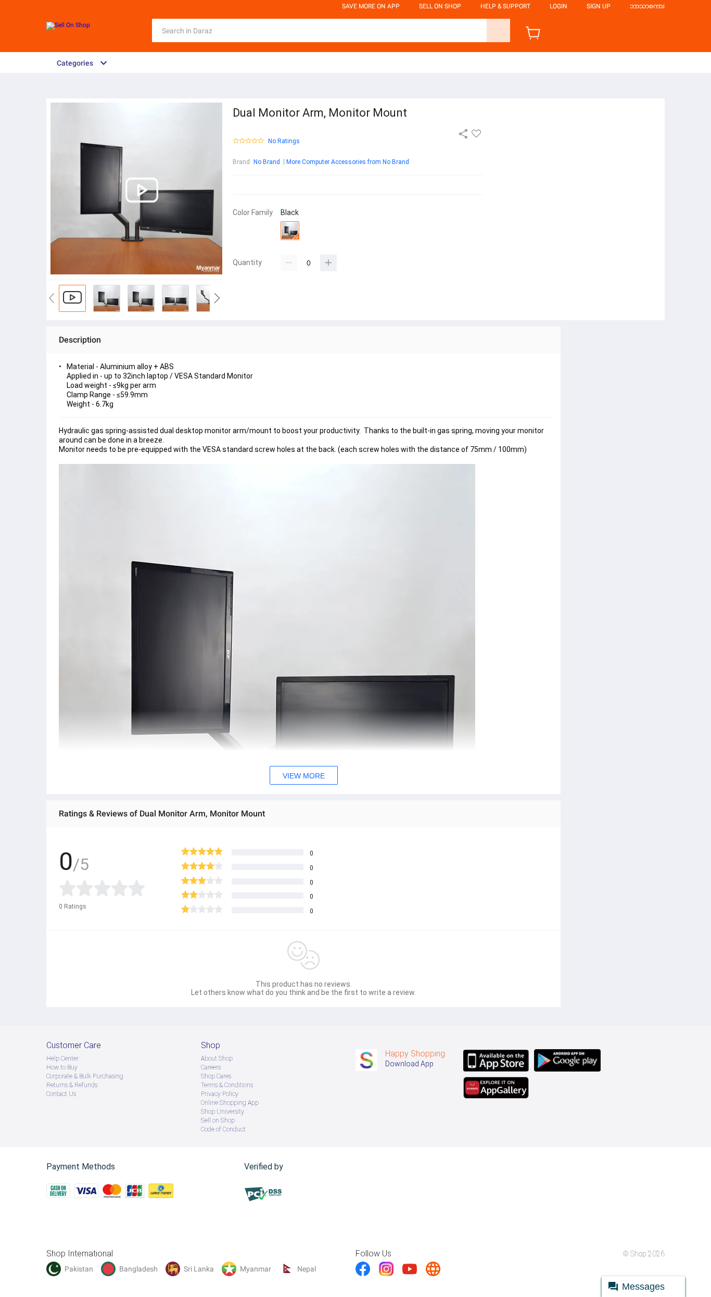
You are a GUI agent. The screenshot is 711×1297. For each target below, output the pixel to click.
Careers (211, 1067)
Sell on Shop (218, 1120)
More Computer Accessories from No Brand (347, 162)
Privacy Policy (219, 1094)
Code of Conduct (223, 1129)
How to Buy (62, 1067)
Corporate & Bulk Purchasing (84, 1076)
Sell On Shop (440, 6)
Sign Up (599, 6)
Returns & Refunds (71, 1085)
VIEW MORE (304, 776)
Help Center (62, 1058)
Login (558, 6)
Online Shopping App (230, 1102)
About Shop (217, 1058)
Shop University (222, 1111)
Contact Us (61, 1094)
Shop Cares (216, 1076)
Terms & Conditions (227, 1085)
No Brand (266, 162)
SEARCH (498, 30)
